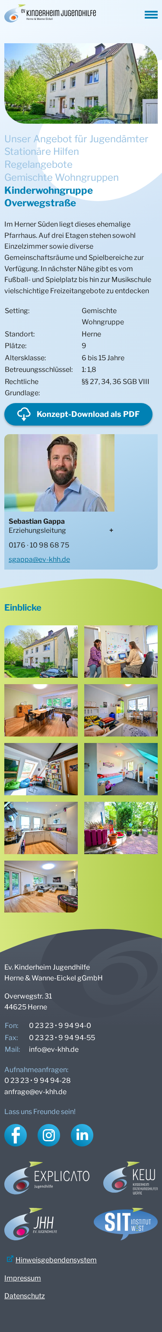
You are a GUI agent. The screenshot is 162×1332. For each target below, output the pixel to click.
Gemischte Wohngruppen (61, 177)
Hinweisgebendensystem (56, 1260)
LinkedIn (82, 1135)
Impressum (22, 1278)
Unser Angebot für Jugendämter (76, 138)
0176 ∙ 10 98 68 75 (39, 545)
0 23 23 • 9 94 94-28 (37, 1080)
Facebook (15, 1135)
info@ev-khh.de (54, 1049)
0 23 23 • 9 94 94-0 (60, 1025)
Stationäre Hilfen (41, 151)
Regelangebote (38, 164)
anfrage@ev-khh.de (35, 1092)
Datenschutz (24, 1296)
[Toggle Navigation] (151, 13)
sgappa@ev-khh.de (39, 559)
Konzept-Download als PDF (88, 414)
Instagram (49, 1135)
